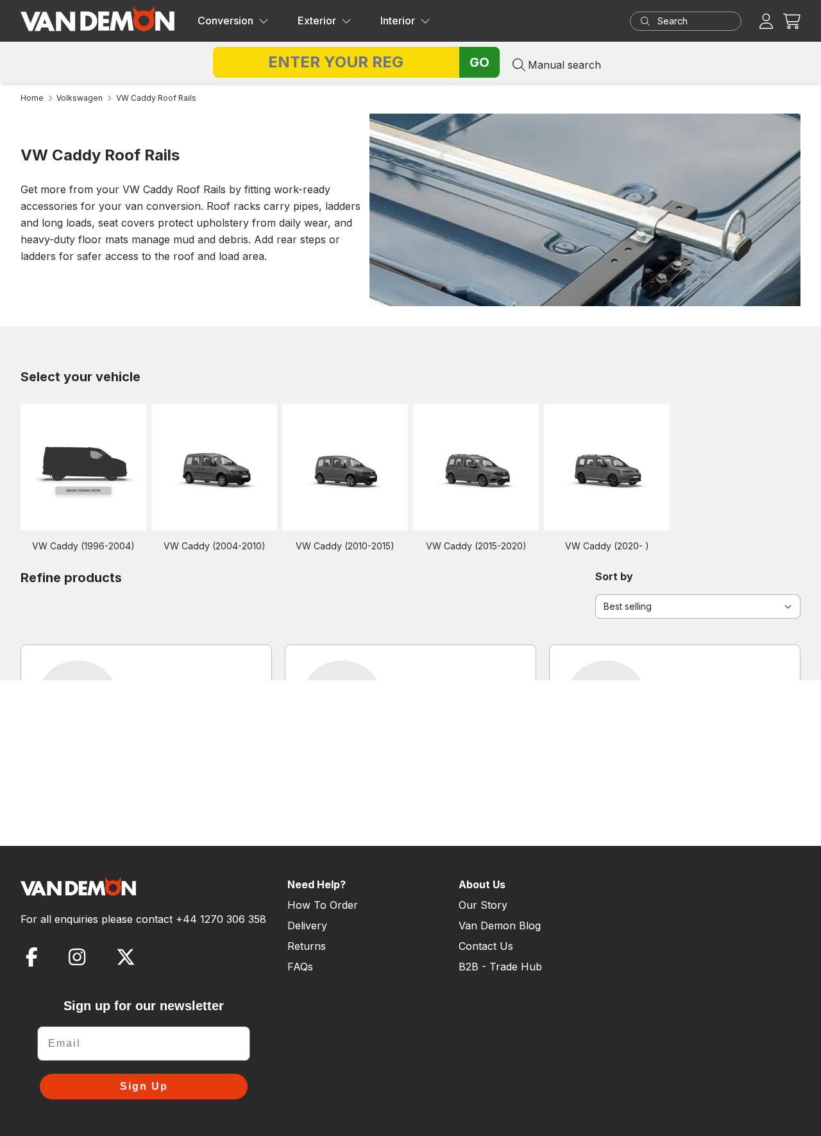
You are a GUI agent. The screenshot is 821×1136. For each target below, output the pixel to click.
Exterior (317, 20)
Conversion (225, 20)
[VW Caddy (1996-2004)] (83, 467)
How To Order (322, 905)
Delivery (307, 925)
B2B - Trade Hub (500, 966)
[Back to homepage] (97, 18)
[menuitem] (233, 21)
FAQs (300, 966)
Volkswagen (79, 98)
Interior (397, 20)
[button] (791, 21)
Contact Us (486, 946)
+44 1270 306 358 (221, 919)
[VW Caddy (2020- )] (607, 467)
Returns (306, 946)
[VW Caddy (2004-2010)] (214, 467)
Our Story (483, 905)
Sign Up (144, 1086)
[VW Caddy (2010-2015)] (345, 467)
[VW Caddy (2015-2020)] (476, 467)
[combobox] (698, 21)
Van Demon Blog (500, 925)
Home (32, 98)
